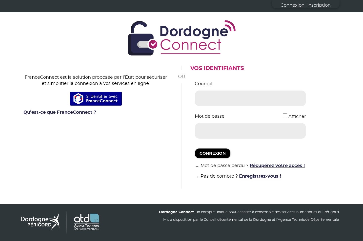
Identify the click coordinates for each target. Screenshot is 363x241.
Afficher (297, 116)
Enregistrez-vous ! (260, 176)
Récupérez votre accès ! (277, 166)
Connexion (292, 5)
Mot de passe (209, 116)
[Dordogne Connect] (181, 39)
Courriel (203, 84)
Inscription (319, 5)
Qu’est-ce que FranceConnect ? (59, 112)
